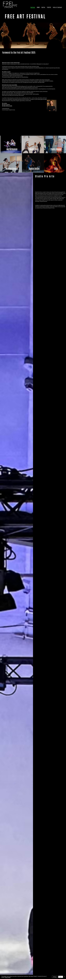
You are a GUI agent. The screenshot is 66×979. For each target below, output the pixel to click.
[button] (64, 46)
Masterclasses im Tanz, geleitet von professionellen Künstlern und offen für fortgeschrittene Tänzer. (12, 158)
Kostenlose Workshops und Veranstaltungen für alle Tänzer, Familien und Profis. (56, 140)
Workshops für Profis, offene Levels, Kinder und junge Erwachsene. (33, 141)
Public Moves (55, 149)
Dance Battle (33, 168)
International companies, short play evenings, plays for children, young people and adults (12, 142)
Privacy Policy (8, 977)
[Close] (64, 977)
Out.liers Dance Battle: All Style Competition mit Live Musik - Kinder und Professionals (33, 159)
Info (56, 168)
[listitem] (11, 144)
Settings (54, 976)
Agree (60, 976)
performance (11, 149)
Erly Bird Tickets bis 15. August (56, 160)
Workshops (33, 149)
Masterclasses (12, 168)
